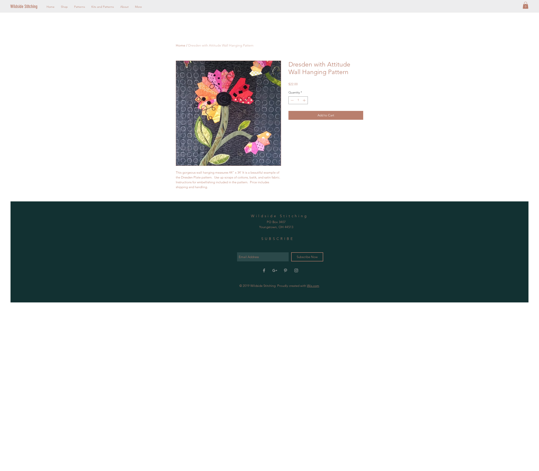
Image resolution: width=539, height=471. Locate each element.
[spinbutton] (298, 100)
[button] (525, 5)
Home (180, 45)
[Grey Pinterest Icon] (285, 270)
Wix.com (313, 286)
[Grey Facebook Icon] (264, 270)
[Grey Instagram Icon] (296, 270)
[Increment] (304, 100)
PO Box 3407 (276, 222)
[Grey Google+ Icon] (274, 270)
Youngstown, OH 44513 (276, 227)
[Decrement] (291, 100)
